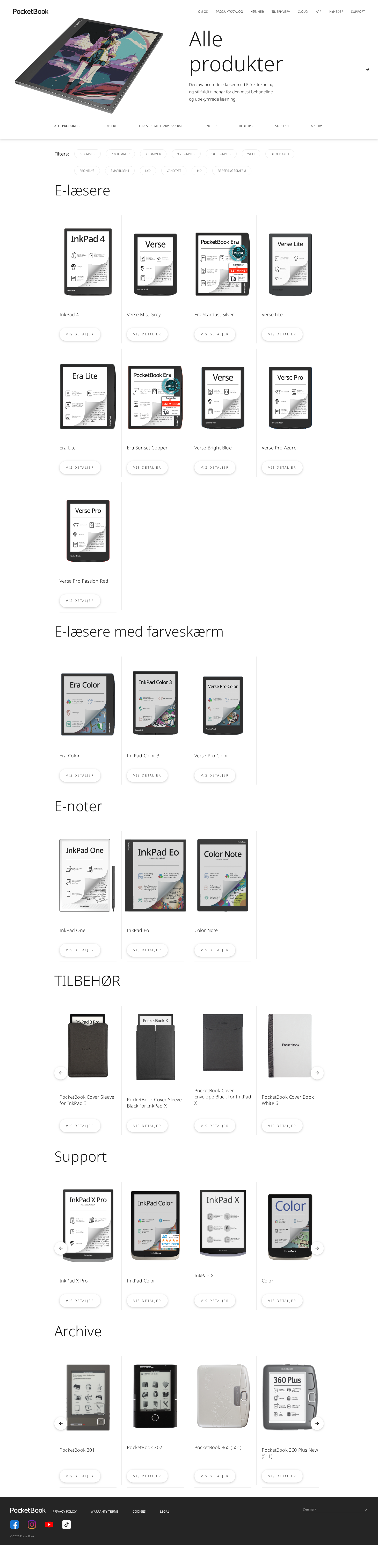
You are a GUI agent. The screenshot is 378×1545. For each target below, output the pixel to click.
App (318, 11)
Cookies (139, 1511)
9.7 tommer (186, 154)
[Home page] (30, 11)
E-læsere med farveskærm (160, 126)
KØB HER (257, 11)
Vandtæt (174, 170)
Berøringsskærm (232, 170)
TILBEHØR (245, 126)
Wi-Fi (251, 154)
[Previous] (60, 1073)
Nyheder (336, 11)
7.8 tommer (120, 154)
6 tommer (87, 154)
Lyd (148, 170)
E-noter (209, 126)
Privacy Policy (65, 1511)
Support (358, 11)
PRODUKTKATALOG (229, 11)
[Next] (367, 69)
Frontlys (87, 170)
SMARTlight (120, 170)
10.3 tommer (221, 154)
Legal (165, 1511)
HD (199, 170)
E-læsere (110, 126)
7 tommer (153, 154)
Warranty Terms (104, 1511)
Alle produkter (67, 126)
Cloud (303, 11)
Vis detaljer (80, 334)
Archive (317, 126)
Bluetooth (280, 154)
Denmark (309, 1509)
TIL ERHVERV (281, 11)
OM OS (203, 11)
